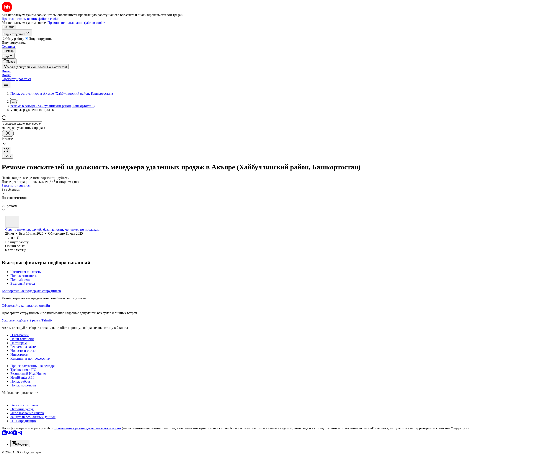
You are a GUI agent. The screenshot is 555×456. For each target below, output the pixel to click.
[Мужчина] (12, 221)
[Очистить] (8, 133)
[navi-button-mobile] (6, 84)
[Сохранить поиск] (6, 150)
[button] (6, 71)
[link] (9, 61)
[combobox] (22, 123)
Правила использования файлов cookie (76, 22)
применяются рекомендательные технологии (87, 428)
